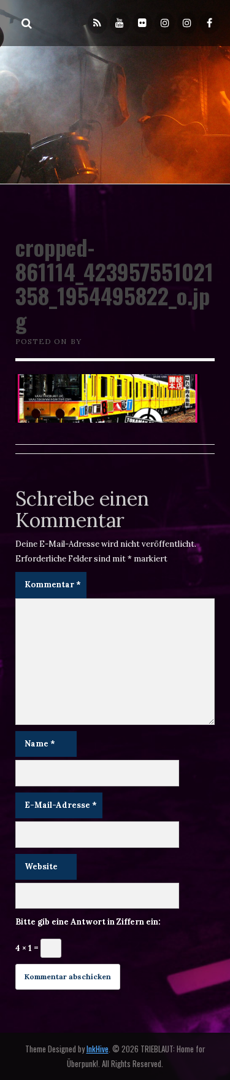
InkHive (97, 1049)
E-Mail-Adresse (61, 805)
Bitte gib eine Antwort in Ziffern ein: (88, 922)
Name (40, 743)
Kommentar (53, 584)
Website (41, 866)
